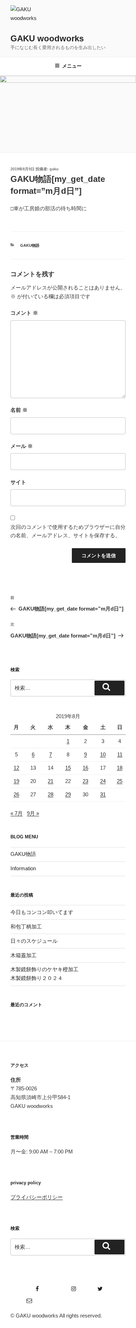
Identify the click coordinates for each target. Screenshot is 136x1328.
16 (85, 768)
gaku (54, 169)
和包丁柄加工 (26, 926)
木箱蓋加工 (23, 955)
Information (23, 868)
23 (85, 781)
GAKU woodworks (47, 38)
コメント (24, 313)
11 (119, 754)
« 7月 (16, 813)
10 (103, 754)
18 (119, 768)
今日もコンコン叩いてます (41, 912)
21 (50, 781)
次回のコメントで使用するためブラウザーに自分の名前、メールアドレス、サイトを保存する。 (68, 531)
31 (103, 794)
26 (16, 794)
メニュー (72, 66)
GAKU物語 (29, 245)
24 (103, 781)
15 (68, 768)
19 (16, 781)
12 (16, 768)
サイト (18, 482)
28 (50, 794)
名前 (19, 410)
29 (68, 794)
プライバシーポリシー (36, 1197)
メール (21, 446)
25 (119, 781)
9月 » (33, 813)
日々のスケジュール (34, 941)
